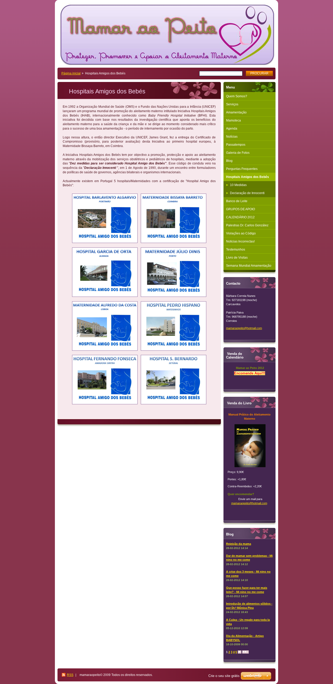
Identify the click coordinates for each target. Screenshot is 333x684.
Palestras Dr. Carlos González (247, 225)
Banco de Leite (236, 201)
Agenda (231, 128)
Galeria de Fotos (237, 153)
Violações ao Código (241, 233)
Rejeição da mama (238, 543)
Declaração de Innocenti (247, 193)
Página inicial (71, 73)
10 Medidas (238, 185)
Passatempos (235, 144)
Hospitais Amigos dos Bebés (247, 177)
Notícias (232, 136)
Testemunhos (235, 249)
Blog (229, 161)
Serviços (232, 104)
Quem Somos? (236, 96)
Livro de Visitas (237, 257)
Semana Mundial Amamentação (248, 265)
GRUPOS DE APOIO (240, 209)
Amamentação (236, 112)
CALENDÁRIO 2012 (240, 217)
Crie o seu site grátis (224, 676)
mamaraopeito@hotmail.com (249, 503)
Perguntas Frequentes (242, 169)
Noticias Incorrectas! (240, 241)
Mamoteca (233, 120)
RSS (70, 675)
